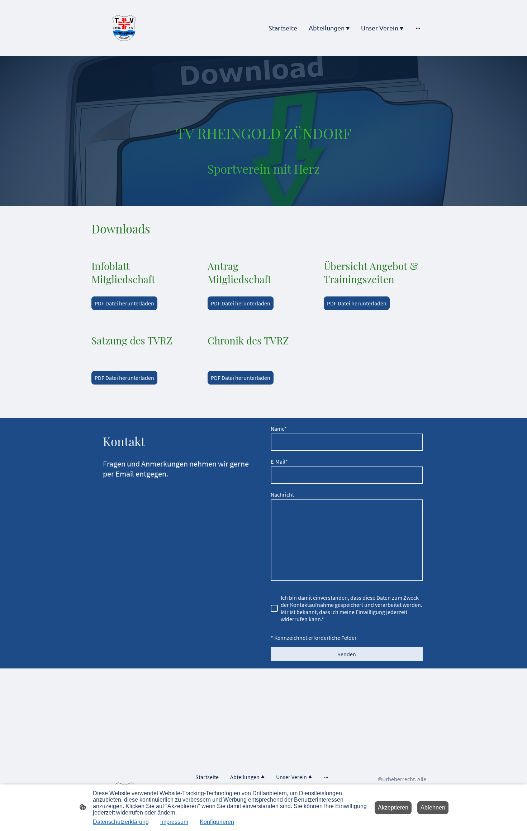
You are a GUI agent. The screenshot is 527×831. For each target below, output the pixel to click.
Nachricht (282, 494)
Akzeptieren (393, 808)
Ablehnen (433, 808)
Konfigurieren (217, 822)
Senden (346, 654)
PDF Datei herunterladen (124, 303)
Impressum (174, 822)
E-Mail (279, 461)
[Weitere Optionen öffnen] (418, 28)
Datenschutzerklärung (121, 822)
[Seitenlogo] (124, 28)
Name (279, 428)
